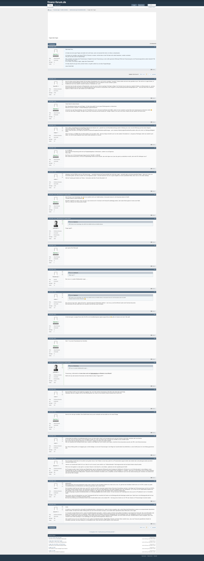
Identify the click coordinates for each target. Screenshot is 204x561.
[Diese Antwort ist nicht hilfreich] (62, 84)
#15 (154, 389)
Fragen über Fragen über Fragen (55, 540)
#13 (154, 338)
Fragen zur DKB (52, 550)
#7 (154, 194)
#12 (154, 314)
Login (134, 5)
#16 (154, 411)
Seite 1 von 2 (142, 74)
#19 (154, 480)
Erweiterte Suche (151, 7)
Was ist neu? (57, 5)
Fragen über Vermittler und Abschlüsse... (57, 544)
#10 (154, 269)
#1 (154, 46)
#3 (154, 101)
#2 (154, 78)
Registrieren (141, 5)
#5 (154, 147)
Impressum (144, 556)
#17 (154, 435)
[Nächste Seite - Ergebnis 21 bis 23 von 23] (150, 74)
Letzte (153, 74)
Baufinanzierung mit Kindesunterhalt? (106, 531)
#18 (154, 458)
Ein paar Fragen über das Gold (55, 537)
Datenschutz (150, 556)
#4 (154, 125)
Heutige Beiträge (50, 7)
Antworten (52, 44)
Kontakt (155, 556)
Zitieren (153, 69)
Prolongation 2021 (94, 531)
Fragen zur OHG (52, 547)
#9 (154, 245)
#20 (154, 504)
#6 (154, 171)
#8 (154, 218)
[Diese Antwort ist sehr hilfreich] (62, 81)
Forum (50, 5)
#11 (154, 291)
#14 (154, 362)
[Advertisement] (101, 25)
